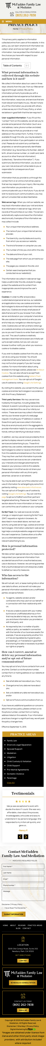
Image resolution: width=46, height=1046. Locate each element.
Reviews (22, 925)
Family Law (12, 740)
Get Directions (23, 955)
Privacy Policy (17, 904)
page (4, 497)
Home (5, 925)
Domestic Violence (15, 774)
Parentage (12, 778)
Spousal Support (15, 749)
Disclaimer (6, 904)
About (13, 925)
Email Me (23, 1010)
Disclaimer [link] (11, 1026)
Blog (18, 928)
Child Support (13, 765)
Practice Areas (35, 925)
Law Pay (23, 960)
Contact (27, 928)
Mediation (11, 753)
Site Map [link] (21, 1026)
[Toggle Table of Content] (25, 66)
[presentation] (20, 836)
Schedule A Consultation (23, 983)
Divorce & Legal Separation (19, 745)
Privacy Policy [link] (33, 1026)
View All (11, 783)
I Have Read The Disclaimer (15, 908)
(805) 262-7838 (25, 15)
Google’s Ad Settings (32, 382)
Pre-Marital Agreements (18, 769)
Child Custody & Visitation (19, 761)
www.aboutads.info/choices (29, 487)
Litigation (11, 757)
